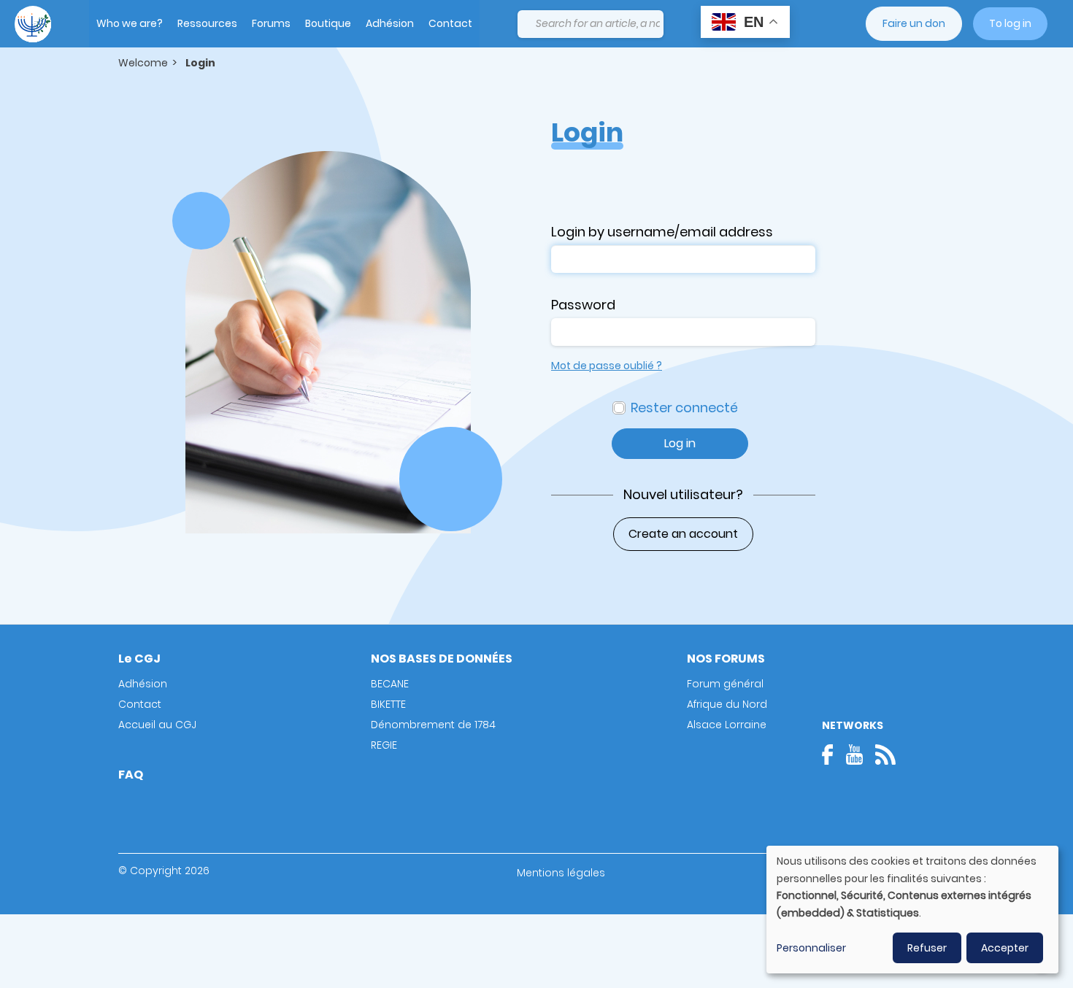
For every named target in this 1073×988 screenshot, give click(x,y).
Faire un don (913, 23)
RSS (885, 754)
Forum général (725, 683)
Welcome (143, 62)
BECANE (390, 683)
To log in (1010, 23)
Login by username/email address (662, 232)
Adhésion (390, 23)
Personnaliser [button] (811, 948)
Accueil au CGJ (157, 724)
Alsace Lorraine (726, 724)
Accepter (1004, 948)
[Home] (33, 24)
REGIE (384, 745)
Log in (680, 443)
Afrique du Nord (727, 704)
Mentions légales (561, 872)
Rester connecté (684, 407)
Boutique (328, 23)
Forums (271, 23)
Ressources (207, 23)
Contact (450, 23)
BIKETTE (388, 704)
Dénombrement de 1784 (433, 724)
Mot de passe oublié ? (606, 365)
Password (583, 305)
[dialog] (912, 909)
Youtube (854, 754)
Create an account (683, 533)
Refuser (927, 948)
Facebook (832, 754)
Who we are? (129, 23)
